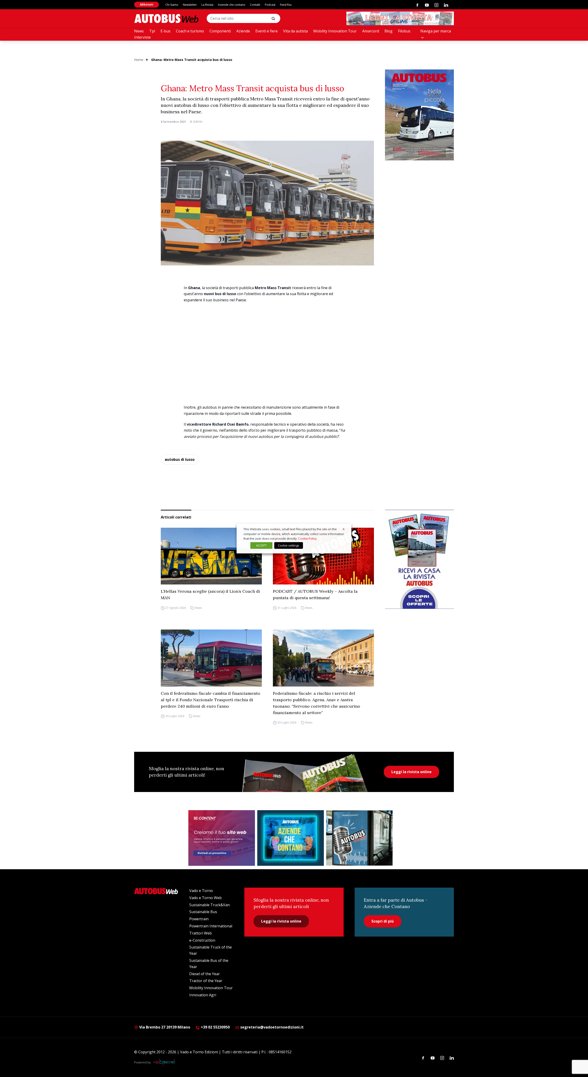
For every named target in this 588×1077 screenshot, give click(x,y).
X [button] (344, 529)
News (139, 31)
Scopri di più (382, 921)
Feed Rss (285, 5)
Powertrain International (210, 926)
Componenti (220, 31)
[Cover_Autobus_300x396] (419, 114)
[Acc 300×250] (290, 838)
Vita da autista (295, 31)
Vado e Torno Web (205, 897)
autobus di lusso (180, 459)
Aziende (243, 31)
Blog (388, 31)
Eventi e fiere (266, 31)
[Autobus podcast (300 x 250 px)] (359, 838)
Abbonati (146, 4)
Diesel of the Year (204, 973)
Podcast (270, 5)
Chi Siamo (171, 5)
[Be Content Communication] (165, 1062)
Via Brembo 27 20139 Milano (164, 1027)
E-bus (165, 31)
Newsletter (190, 5)
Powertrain (199, 918)
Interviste (142, 37)
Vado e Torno (201, 890)
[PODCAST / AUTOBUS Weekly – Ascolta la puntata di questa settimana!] (323, 556)
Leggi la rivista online (411, 771)
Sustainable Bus (203, 911)
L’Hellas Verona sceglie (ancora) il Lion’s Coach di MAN (210, 594)
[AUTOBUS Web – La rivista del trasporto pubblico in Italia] (166, 18)
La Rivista (207, 5)
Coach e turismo (190, 31)
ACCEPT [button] (261, 545)
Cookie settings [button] (288, 545)
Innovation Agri (202, 994)
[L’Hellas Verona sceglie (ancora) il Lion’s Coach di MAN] (211, 556)
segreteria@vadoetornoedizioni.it (272, 1027)
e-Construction (202, 940)
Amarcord (370, 31)
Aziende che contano (231, 5)
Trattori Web (200, 933)
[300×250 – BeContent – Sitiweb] (221, 838)
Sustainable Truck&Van (209, 904)
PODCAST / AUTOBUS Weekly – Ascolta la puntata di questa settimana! (315, 594)
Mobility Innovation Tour (335, 31)
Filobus (404, 31)
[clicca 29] (400, 18)
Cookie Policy (307, 538)
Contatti (255, 5)
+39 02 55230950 (215, 1027)
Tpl (152, 31)
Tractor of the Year (205, 980)
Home (138, 59)
